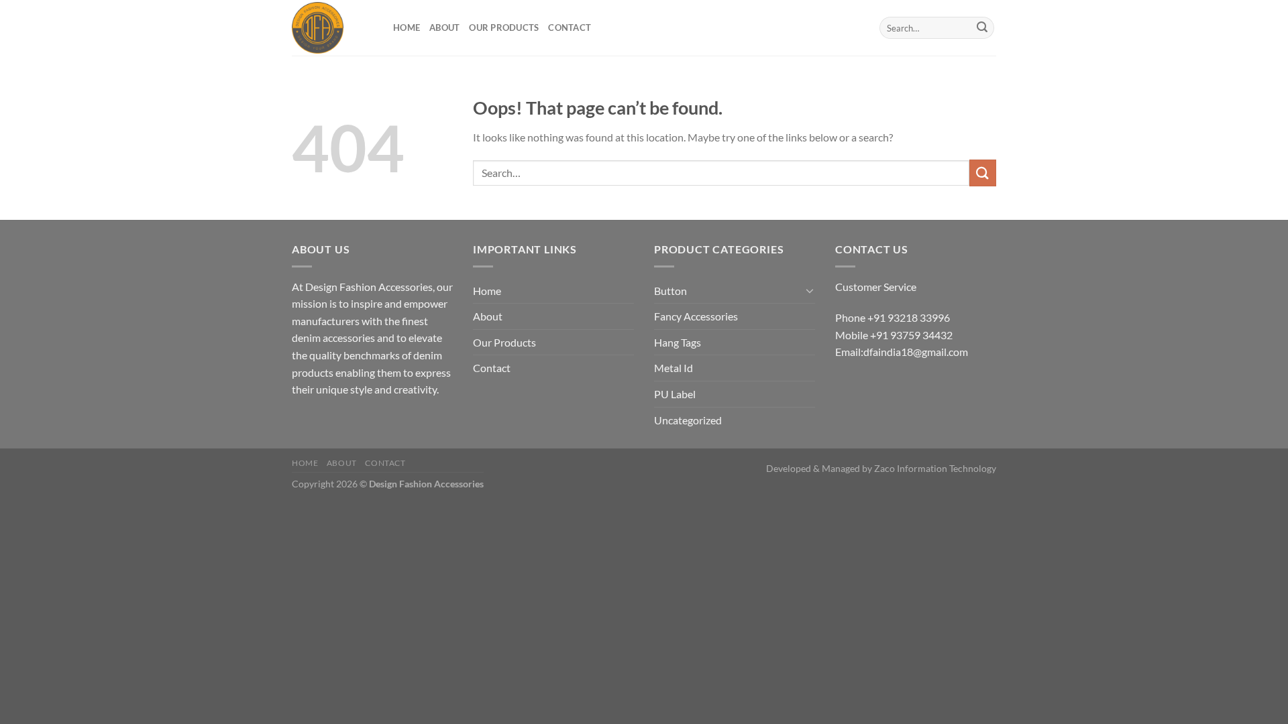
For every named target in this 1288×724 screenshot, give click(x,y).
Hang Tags (677, 342)
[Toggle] (809, 290)
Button (670, 290)
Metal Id (673, 367)
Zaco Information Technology (935, 468)
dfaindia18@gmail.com (915, 351)
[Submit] (982, 28)
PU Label (675, 393)
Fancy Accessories (696, 316)
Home (406, 27)
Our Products (504, 27)
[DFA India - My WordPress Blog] (332, 28)
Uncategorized (688, 420)
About (444, 27)
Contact (569, 27)
